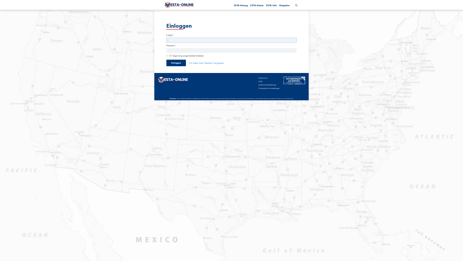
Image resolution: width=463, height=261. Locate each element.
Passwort (170, 45)
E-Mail (169, 35)
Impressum (262, 78)
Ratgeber (284, 5)
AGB (260, 81)
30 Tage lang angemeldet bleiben (186, 55)
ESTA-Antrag (241, 5)
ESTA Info (271, 5)
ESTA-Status (257, 5)
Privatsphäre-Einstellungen (269, 88)
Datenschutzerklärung (267, 85)
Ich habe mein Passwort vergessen (206, 63)
